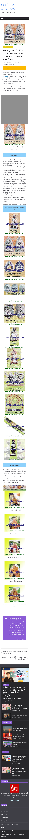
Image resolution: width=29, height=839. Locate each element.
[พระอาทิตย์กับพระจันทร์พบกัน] (7, 729)
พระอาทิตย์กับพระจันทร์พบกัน (20, 728)
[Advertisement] (14, 109)
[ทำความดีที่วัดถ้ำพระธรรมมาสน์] (6, 716)
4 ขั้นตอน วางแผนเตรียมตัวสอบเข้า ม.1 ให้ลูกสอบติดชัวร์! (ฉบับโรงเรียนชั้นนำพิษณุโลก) (15, 691)
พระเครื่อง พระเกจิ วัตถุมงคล (8, 46)
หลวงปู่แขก (12, 64)
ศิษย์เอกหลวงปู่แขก (20, 639)
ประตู (2, 827)
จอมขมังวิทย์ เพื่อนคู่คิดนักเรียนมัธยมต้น (20, 743)
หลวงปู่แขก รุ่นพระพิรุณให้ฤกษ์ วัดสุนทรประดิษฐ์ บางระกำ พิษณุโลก (13, 658)
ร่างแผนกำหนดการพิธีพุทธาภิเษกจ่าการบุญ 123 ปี (19, 735)
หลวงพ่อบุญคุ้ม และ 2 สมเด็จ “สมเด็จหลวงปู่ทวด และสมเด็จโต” (15, 652)
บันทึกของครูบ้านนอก (17, 62)
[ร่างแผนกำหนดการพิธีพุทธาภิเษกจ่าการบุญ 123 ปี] (7, 736)
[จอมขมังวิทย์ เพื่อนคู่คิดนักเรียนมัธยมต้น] (7, 744)
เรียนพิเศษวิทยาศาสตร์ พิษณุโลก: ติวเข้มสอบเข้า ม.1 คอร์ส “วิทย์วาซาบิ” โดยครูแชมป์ (19, 707)
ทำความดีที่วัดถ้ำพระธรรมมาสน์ (19, 715)
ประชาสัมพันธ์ (6, 684)
